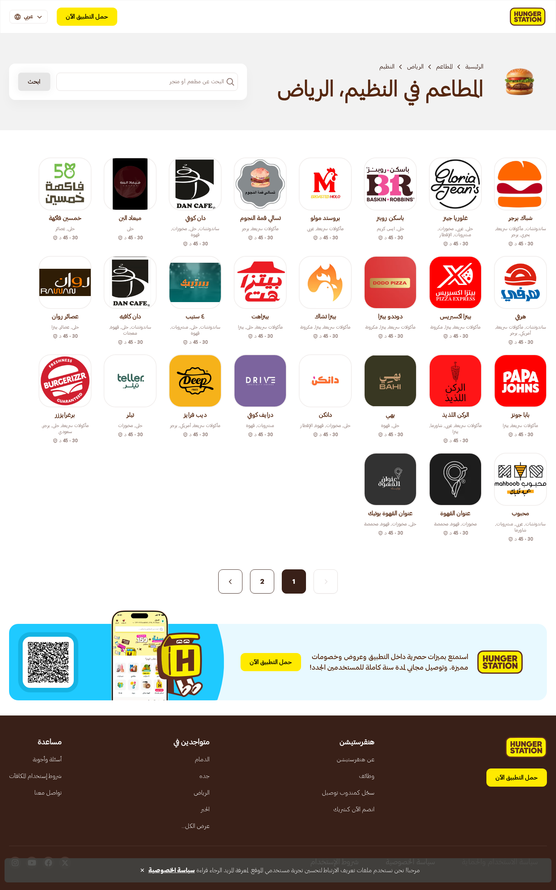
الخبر (205, 809)
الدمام (202, 759)
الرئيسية (474, 67)
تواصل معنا (48, 793)
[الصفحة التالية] (230, 581)
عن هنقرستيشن (355, 759)
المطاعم (444, 67)
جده (204, 776)
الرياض (415, 67)
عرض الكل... (196, 826)
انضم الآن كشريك (353, 809)
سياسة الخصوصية (171, 870)
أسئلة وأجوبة (47, 759)
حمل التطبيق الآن (87, 17)
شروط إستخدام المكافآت (35, 776)
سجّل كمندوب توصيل (348, 793)
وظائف (366, 776)
